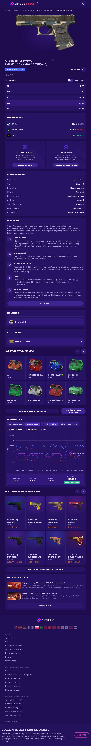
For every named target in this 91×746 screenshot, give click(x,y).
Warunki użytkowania (14, 649)
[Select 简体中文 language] (54, 627)
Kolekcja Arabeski (12, 671)
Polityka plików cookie (14, 653)
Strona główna (11, 11)
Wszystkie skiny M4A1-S (15, 708)
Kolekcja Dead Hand (13, 678)
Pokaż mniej (45, 303)
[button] (15, 513)
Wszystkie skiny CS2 (13, 700)
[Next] (83, 351)
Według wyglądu (16, 424)
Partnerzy (9, 657)
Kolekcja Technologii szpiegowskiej (19, 675)
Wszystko (72, 424)
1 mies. (53, 424)
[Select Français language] (28, 627)
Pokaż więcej (45, 605)
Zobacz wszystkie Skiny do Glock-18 (45, 570)
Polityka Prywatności (14, 645)
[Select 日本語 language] (62, 627)
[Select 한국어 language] (67, 627)
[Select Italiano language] (33, 627)
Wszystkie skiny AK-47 (14, 704)
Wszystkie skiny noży (14, 715)
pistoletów (27, 11)
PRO (7, 642)
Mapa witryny (10, 661)
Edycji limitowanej (12, 682)
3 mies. (62, 424)
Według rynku (32, 424)
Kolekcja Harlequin (12, 690)
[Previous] (77, 351)
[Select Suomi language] (75, 627)
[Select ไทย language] (71, 627)
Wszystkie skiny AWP (14, 711)
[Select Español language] (20, 627)
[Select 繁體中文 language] (58, 627)
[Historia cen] (25, 117)
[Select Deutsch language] (24, 627)
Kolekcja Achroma (12, 686)
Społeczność (10, 638)
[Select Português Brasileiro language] (41, 627)
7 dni (45, 424)
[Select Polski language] (37, 627)
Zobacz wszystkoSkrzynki (32, 411)
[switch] (70, 80)
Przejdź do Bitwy (25, 165)
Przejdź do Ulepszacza (66, 165)
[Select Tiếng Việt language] (50, 627)
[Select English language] (16, 627)
